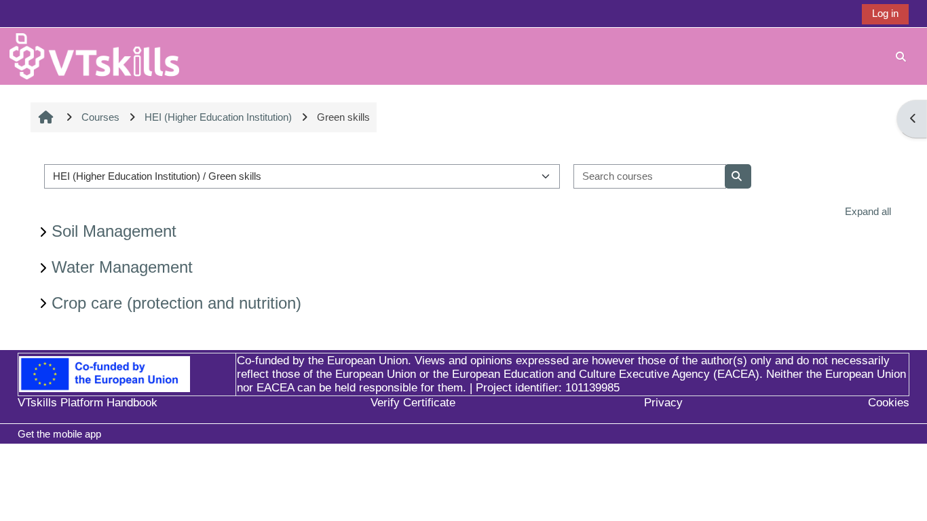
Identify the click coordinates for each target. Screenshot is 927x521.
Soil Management (114, 231)
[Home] (94, 55)
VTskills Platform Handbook (87, 402)
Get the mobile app (59, 434)
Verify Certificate (413, 402)
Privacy (663, 402)
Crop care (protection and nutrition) (176, 303)
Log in (885, 13)
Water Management (122, 267)
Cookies (888, 402)
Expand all (868, 211)
